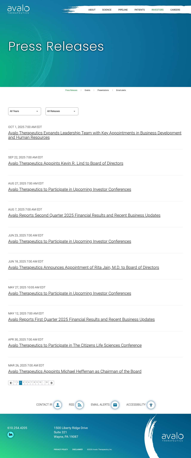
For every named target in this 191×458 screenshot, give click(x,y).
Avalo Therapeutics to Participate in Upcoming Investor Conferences (69, 189)
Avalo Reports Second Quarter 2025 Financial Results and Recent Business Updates (84, 215)
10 (40, 382)
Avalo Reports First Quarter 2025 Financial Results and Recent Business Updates (81, 319)
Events (87, 90)
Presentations (103, 90)
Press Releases (71, 90)
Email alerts (121, 90)
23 (47, 382)
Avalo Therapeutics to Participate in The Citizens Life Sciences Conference (75, 345)
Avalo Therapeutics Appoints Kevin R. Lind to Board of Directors (65, 163)
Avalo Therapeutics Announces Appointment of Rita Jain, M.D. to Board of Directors (83, 267)
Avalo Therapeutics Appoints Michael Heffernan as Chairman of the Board (74, 371)
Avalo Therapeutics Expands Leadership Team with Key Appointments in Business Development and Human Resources (94, 135)
